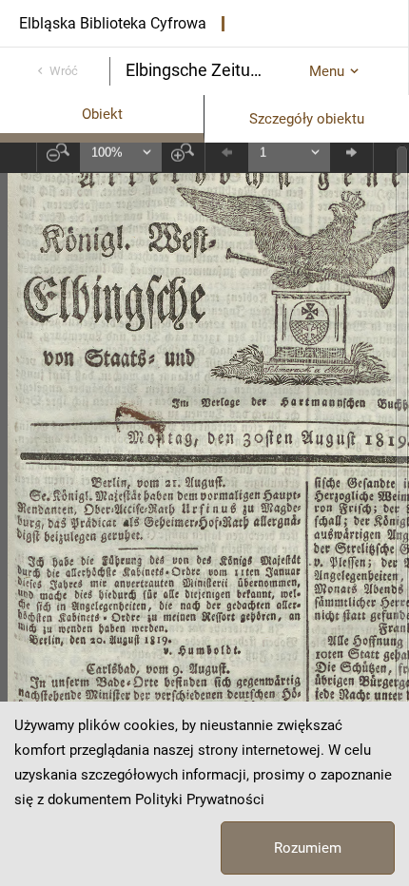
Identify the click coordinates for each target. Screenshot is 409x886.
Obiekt (102, 114)
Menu (326, 71)
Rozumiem (307, 848)
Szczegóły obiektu (306, 118)
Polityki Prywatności (199, 799)
